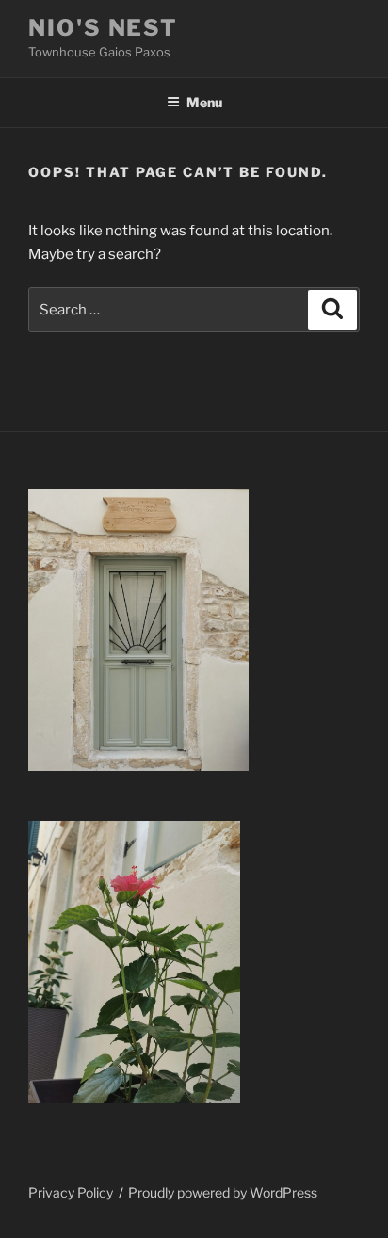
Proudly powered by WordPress (222, 1192)
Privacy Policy (70, 1192)
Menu (204, 102)
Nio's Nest (103, 27)
